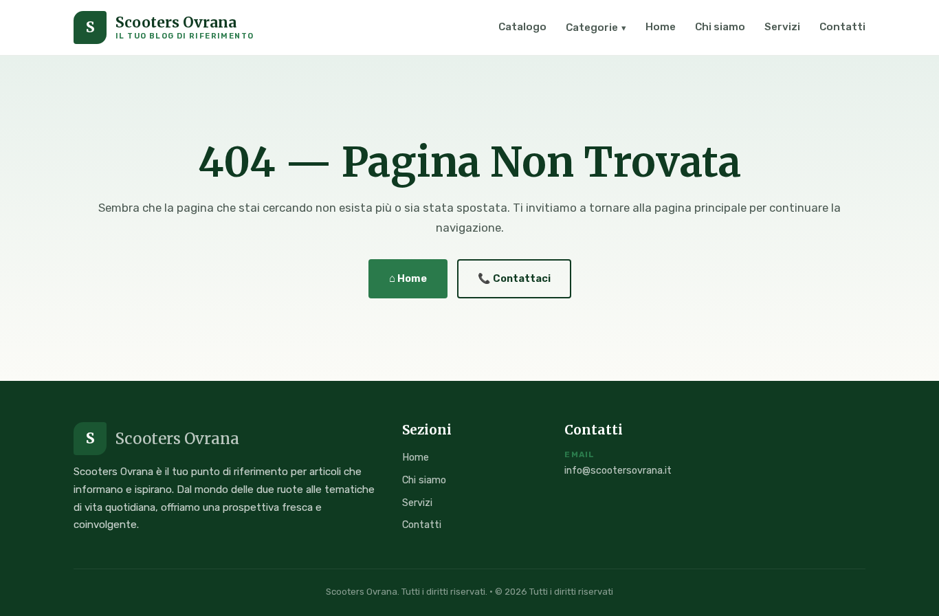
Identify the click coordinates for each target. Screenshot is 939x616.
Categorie (596, 27)
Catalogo (522, 27)
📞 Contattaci (514, 278)
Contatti (842, 27)
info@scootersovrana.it (618, 470)
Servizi (782, 27)
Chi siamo (720, 27)
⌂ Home (408, 278)
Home (660, 27)
